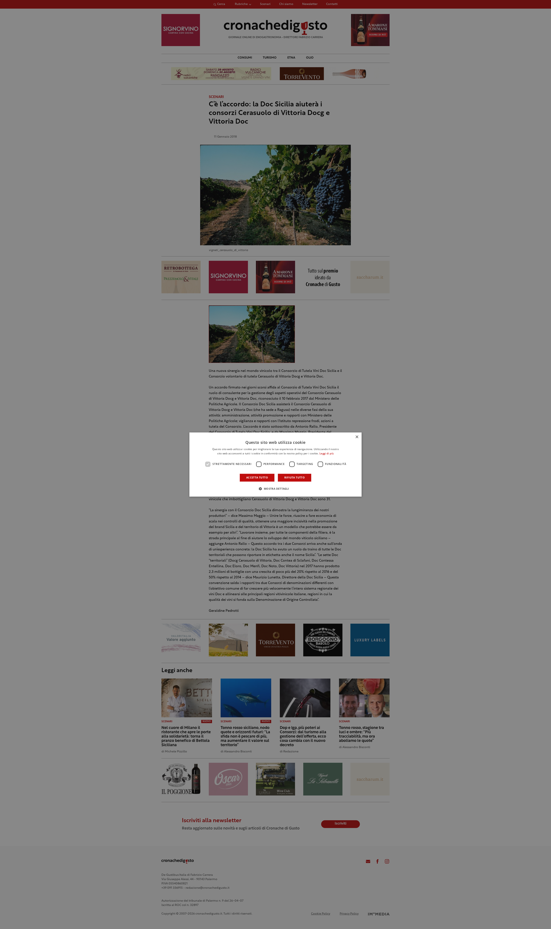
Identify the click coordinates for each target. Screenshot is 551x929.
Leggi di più (326, 453)
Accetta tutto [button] (257, 477)
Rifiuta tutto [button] (294, 477)
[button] (275, 488)
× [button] (356, 437)
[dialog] (275, 464)
